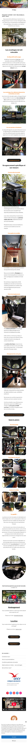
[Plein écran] (24, 709)
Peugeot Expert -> (14, 643)
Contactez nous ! (6, 656)
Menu (14, 9)
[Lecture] (3, 709)
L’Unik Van (17, 59)
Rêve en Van (16, 3)
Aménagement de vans (14, 160)
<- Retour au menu (14, 636)
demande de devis (18, 615)
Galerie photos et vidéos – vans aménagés (12, 665)
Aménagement (14, 607)
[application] (14, 704)
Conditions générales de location (10, 662)
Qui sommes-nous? (6, 667)
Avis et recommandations (8, 659)
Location (14, 621)
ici (21, 328)
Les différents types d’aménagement (14, 414)
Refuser (14, 740)
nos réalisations (15, 544)
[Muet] (22, 709)
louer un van (18, 629)
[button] (26, 722)
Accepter (14, 737)
